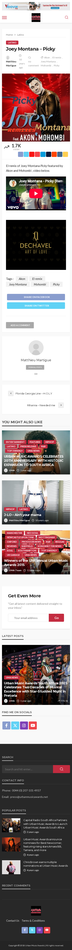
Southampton (27, 550)
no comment (33, 63)
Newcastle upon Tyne (20, 537)
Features (35, 442)
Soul (10, 550)
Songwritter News (49, 546)
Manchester (14, 533)
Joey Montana (48, 61)
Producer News (31, 541)
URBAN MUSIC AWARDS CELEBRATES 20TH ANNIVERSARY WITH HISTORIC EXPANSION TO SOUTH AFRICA (33, 460)
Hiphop (49, 442)
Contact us (12, 920)
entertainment (15, 442)
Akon (47, 57)
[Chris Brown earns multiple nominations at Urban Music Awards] (11, 867)
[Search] (66, 17)
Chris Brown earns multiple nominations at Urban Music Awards (45, 863)
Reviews (12, 546)
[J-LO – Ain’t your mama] (36, 502)
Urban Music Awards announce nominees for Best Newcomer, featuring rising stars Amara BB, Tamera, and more (42, 845)
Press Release (28, 446)
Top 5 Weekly (15, 450)
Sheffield (27, 546)
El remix (56, 57)
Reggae (59, 541)
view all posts (35, 367)
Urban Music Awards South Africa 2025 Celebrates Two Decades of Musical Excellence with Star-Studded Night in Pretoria (35, 689)
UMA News (34, 450)
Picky (56, 65)
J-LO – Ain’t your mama (22, 515)
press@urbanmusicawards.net (29, 796)
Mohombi (46, 65)
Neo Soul (32, 533)
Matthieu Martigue (11, 63)
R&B (43, 446)
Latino (12, 42)
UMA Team (15, 570)
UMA (12, 470)
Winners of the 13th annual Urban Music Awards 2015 (36, 563)
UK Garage (13, 555)
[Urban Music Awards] (36, 910)
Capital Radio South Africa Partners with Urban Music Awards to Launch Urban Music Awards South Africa (45, 823)
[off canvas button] (4, 17)
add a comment (20, 325)
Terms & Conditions (33, 920)
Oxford (12, 541)
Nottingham (47, 537)
